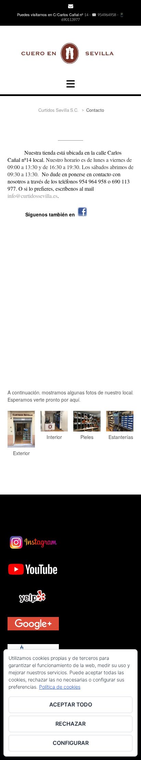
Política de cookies (59, 687)
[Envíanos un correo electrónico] (71, 6)
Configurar (71, 742)
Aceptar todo (70, 704)
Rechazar (70, 723)
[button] (70, 84)
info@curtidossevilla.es (32, 195)
